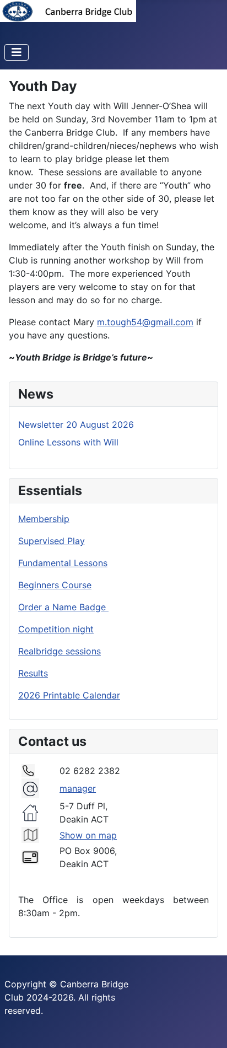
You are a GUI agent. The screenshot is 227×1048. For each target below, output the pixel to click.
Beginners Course (54, 584)
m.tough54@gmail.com (145, 321)
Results (33, 673)
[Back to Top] (207, 1027)
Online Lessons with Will (68, 442)
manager (78, 788)
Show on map (88, 835)
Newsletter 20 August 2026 (76, 424)
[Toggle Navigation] (16, 52)
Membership (43, 518)
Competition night (56, 629)
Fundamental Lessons (62, 562)
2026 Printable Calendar (69, 695)
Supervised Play (51, 540)
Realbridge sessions (59, 651)
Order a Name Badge (63, 606)
